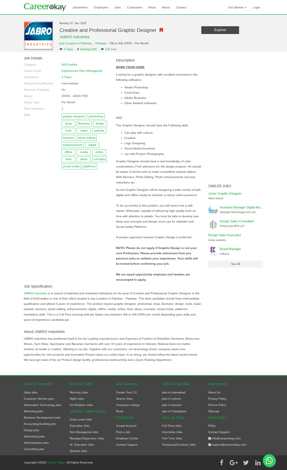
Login (256, 7)
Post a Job (123, 432)
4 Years (68, 49)
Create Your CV (126, 392)
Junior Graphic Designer (225, 193)
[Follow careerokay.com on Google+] (233, 462)
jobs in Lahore (171, 398)
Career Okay (56, 462)
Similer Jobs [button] (219, 186)
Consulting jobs (34, 449)
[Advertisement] (235, 119)
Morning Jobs (79, 392)
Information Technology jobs (42, 405)
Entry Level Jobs (81, 419)
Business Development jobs (42, 417)
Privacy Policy (217, 398)
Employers (101, 7)
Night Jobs (77, 398)
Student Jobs (78, 451)
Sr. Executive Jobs (82, 444)
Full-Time (111, 49)
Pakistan (101, 43)
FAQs (212, 425)
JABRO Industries (74, 37)
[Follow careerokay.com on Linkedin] (258, 462)
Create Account (126, 425)
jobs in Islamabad (173, 392)
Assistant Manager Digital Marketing (244, 207)
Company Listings (128, 405)
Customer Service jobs (39, 398)
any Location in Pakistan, (76, 43)
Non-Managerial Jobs (84, 432)
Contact (181, 7)
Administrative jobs (36, 442)
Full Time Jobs (171, 425)
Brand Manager (230, 249)
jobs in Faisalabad (174, 411)
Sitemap (213, 411)
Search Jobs (124, 398)
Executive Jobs (80, 425)
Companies (134, 7)
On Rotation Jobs (81, 405)
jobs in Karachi (172, 405)
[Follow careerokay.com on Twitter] (246, 462)
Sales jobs (30, 392)
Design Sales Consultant (237, 221)
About (166, 7)
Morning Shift (88, 49)
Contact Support (127, 444)
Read (152, 7)
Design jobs (31, 430)
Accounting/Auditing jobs (40, 423)
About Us (214, 392)
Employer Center (127, 438)
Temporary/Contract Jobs (179, 444)
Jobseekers (80, 7)
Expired (220, 30)
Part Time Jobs (172, 438)
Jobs (118, 7)
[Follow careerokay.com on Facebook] (221, 462)
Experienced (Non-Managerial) (82, 70)
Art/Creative (69, 64)
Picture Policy (217, 405)
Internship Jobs (172, 432)
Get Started (236, 7)
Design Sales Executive (224, 235)
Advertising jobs (34, 436)
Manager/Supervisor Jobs (87, 438)
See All (235, 264)
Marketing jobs (33, 411)
